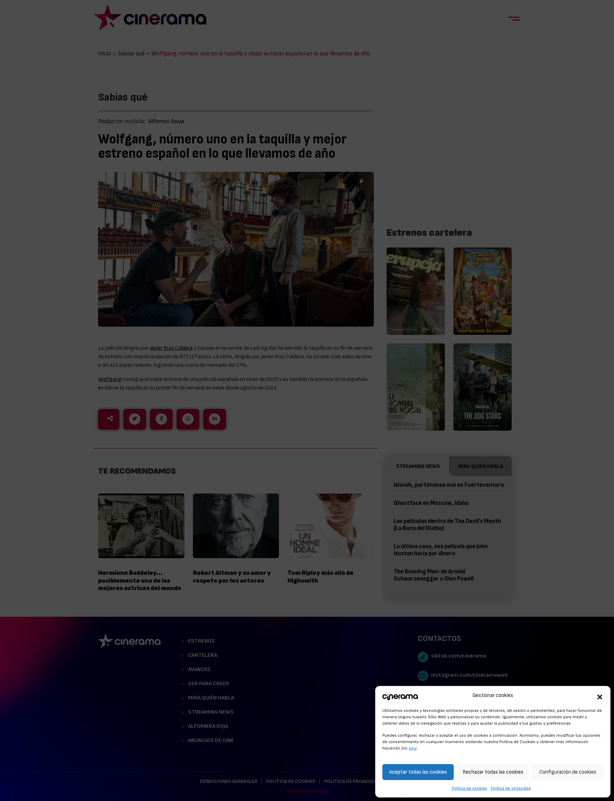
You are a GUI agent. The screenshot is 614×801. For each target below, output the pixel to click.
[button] (599, 695)
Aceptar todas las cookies (418, 772)
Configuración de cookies (567, 772)
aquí (413, 748)
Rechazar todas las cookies (493, 772)
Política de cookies (469, 788)
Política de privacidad (511, 788)
